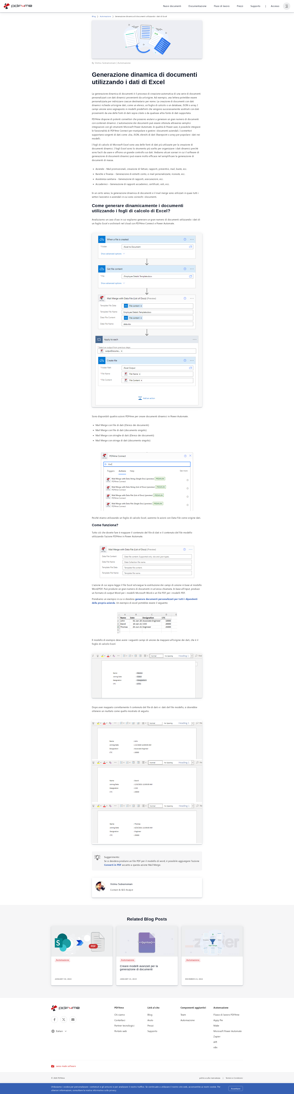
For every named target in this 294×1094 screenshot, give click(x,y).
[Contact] (73, 1019)
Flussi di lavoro (222, 6)
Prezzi (240, 6)
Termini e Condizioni (234, 1078)
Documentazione (197, 6)
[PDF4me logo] (18, 6)
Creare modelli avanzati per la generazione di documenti (139, 968)
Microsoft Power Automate (227, 1031)
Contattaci (119, 1020)
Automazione (105, 16)
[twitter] (63, 1019)
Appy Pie (218, 1020)
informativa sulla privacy (104, 1090)
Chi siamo (119, 1014)
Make (216, 1025)
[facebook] (54, 1019)
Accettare (235, 1088)
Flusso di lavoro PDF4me (226, 1014)
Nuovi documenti (172, 6)
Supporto (255, 6)
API (215, 1041)
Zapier (216, 1036)
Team (183, 1014)
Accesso (275, 6)
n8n (215, 1047)
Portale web (120, 1031)
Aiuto (150, 1020)
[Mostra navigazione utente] (286, 6)
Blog (94, 16)
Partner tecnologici (124, 1025)
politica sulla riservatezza (209, 1078)
